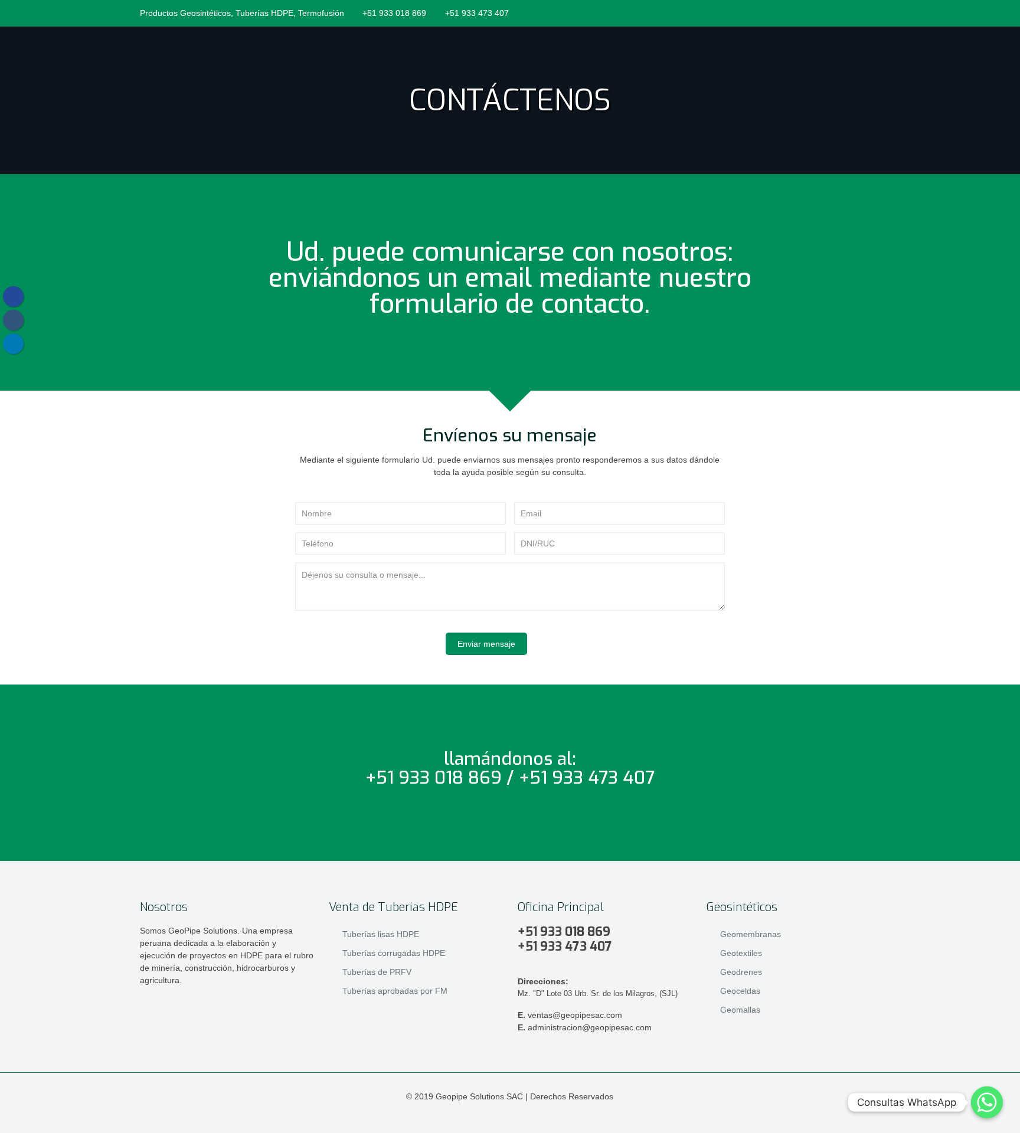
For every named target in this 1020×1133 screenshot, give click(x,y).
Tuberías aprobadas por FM (394, 991)
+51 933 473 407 (477, 13)
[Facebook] (826, 13)
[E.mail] (874, 13)
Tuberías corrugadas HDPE (393, 953)
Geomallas (740, 1009)
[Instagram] (858, 13)
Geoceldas (740, 991)
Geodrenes (741, 972)
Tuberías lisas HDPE (380, 934)
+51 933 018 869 (394, 13)
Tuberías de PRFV (376, 972)
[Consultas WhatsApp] (987, 1102)
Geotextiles (741, 953)
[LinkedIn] (842, 13)
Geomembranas (750, 934)
